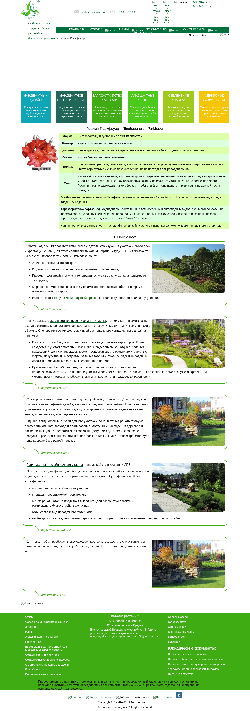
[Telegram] (167, 22)
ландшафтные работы (114, 421)
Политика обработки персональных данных (195, 659)
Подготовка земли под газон (43, 674)
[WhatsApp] (156, 22)
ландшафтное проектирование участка (78, 320)
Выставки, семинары (181, 631)
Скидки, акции (177, 626)
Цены (124, 29)
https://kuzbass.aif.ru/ (56, 453)
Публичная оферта (180, 673)
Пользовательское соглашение (188, 654)
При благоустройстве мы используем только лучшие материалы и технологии (107, 111)
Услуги (96, 29)
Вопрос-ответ (176, 636)
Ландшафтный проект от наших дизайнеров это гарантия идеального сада (71, 111)
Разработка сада (36, 669)
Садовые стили (178, 616)
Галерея (173, 621)
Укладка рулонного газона (41, 636)
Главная (76, 29)
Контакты (143, 33)
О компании (194, 29)
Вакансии (174, 641)
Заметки (30, 626)
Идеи (28, 631)
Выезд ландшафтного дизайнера (46, 646)
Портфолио (156, 29)
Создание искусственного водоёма (47, 659)
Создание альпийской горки (42, 654)
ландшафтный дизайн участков (129, 225)
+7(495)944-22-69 (200, 2)
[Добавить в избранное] (133, 697)
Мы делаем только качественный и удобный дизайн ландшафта (36, 111)
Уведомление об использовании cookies (193, 668)
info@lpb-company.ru (93, 11)
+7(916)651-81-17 (200, 5)
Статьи (29, 616)
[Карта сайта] (163, 697)
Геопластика (33, 641)
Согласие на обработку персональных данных (197, 664)
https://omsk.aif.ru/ (54, 309)
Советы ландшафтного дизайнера (46, 621)
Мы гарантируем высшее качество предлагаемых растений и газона (178, 111)
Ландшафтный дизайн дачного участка (55, 464)
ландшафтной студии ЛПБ (110, 251)
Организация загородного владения (47, 664)
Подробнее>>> (148, 636)
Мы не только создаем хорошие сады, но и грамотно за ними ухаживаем (214, 111)
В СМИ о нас (124, 237)
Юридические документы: (192, 648)
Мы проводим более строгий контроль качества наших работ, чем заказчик (143, 111)
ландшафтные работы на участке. (75, 546)
